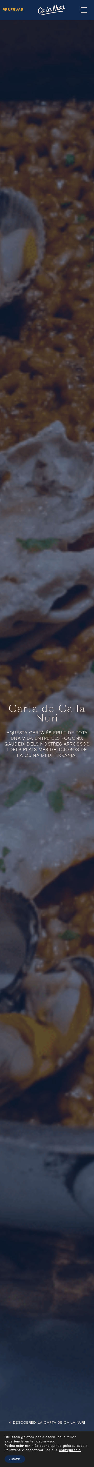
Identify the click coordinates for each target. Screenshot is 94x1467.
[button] (83, 10)
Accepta (14, 1459)
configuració (70, 1450)
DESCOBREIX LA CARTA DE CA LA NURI (49, 1422)
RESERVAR (13, 10)
